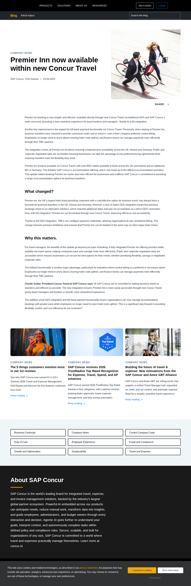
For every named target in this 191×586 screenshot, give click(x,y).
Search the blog (138, 13)
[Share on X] (168, 104)
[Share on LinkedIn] (179, 104)
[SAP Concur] (24, 5)
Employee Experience (83, 442)
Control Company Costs (142, 432)
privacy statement (89, 568)
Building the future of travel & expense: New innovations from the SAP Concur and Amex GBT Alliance (151, 371)
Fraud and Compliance (141, 442)
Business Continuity (25, 432)
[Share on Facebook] (174, 104)
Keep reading (17, 395)
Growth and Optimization (27, 451)
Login (162, 5)
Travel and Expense (139, 451)
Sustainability (79, 451)
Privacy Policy (155, 578)
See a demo (145, 5)
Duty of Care (21, 442)
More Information (170, 570)
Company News (80, 432)
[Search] (177, 15)
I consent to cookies (142, 570)
